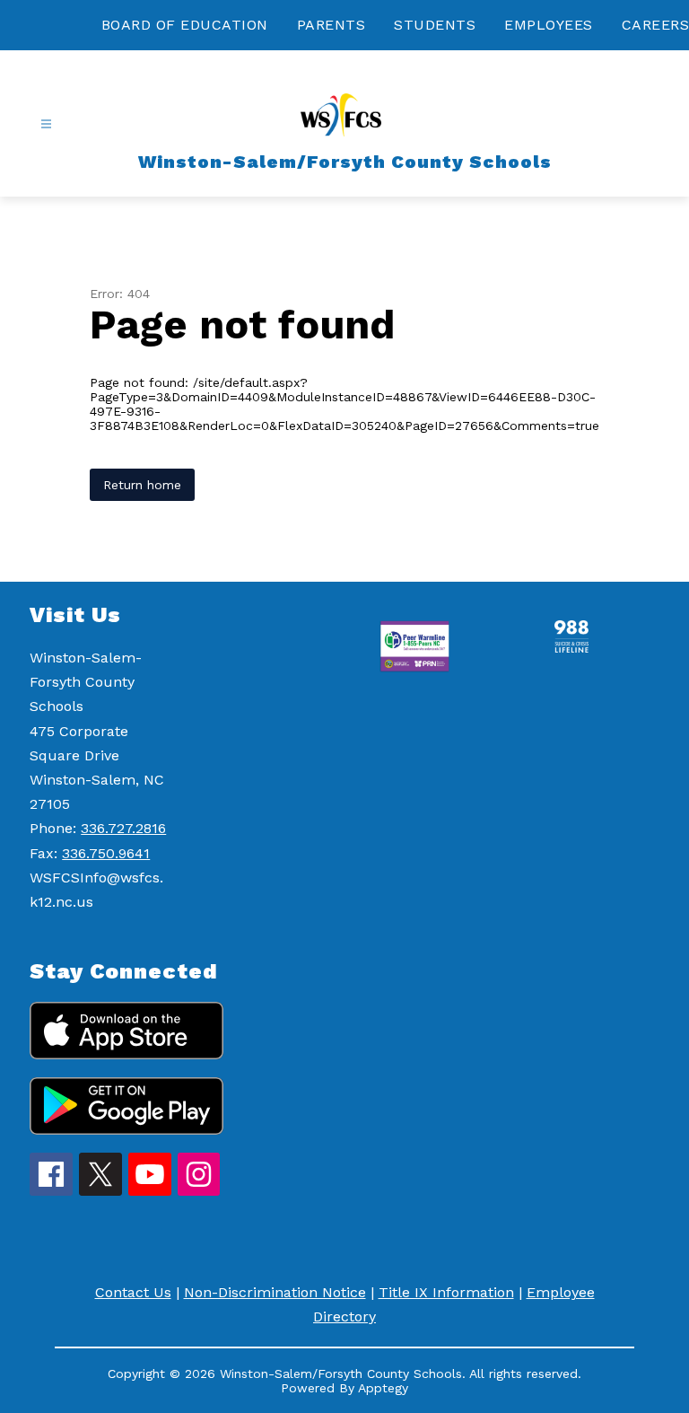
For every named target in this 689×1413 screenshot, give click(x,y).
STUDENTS (434, 24)
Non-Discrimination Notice (275, 1292)
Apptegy (383, 1388)
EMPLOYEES (548, 24)
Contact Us (133, 1292)
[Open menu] (46, 124)
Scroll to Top (608, 1029)
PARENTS (331, 24)
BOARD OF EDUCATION (184, 24)
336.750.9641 (106, 853)
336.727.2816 (123, 828)
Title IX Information (446, 1292)
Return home (142, 485)
